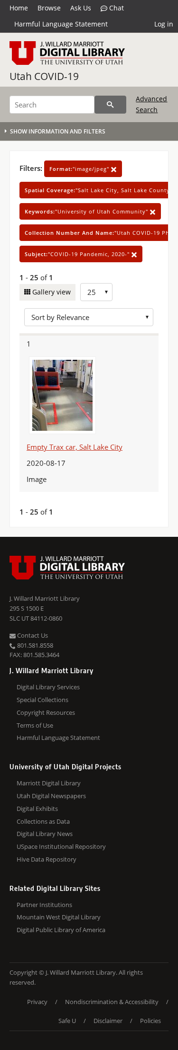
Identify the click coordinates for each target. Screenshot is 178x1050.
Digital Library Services (48, 687)
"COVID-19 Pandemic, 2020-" (78, 254)
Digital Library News (45, 833)
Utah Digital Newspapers (51, 796)
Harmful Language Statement (61, 23)
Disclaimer (108, 1020)
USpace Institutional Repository (61, 846)
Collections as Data (43, 821)
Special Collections (42, 699)
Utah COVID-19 (44, 76)
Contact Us (32, 635)
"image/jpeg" (80, 168)
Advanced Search (151, 104)
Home (18, 7)
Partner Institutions (44, 904)
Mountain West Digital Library (59, 917)
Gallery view (50, 291)
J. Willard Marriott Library (44, 598)
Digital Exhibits (37, 808)
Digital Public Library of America (61, 929)
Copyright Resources (46, 712)
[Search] (110, 105)
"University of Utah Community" (87, 211)
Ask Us (80, 7)
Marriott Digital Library (49, 783)
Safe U (67, 1020)
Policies (150, 1020)
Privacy (37, 1001)
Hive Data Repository (46, 859)
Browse (49, 7)
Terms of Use (35, 725)
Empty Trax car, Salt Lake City (74, 447)
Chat (115, 7)
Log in (163, 23)
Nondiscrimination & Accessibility (112, 1001)
